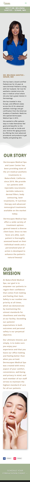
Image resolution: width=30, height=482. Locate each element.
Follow (9, 458)
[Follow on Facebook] (4, 458)
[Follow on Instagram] (15, 458)
